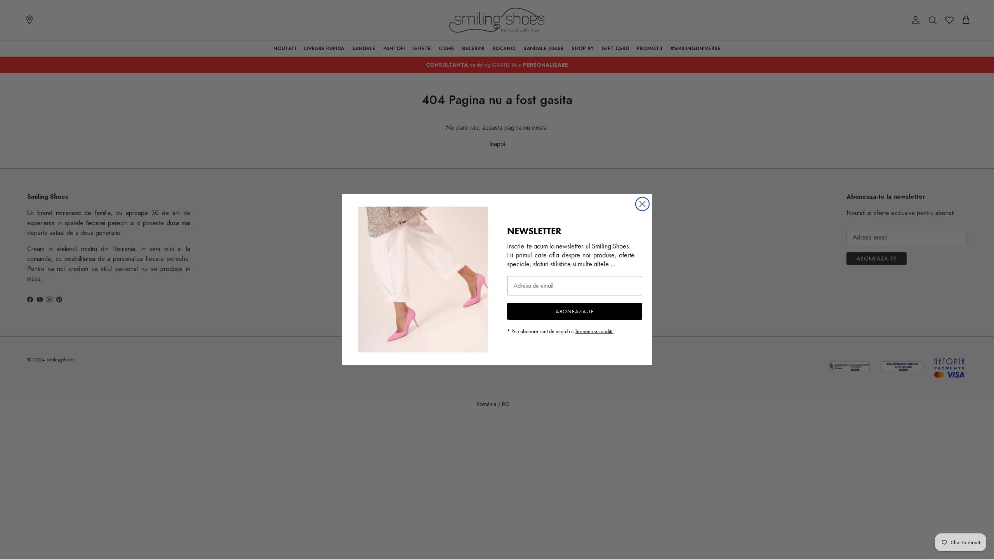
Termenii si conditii (594, 331)
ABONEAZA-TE (575, 311)
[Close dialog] (642, 204)
